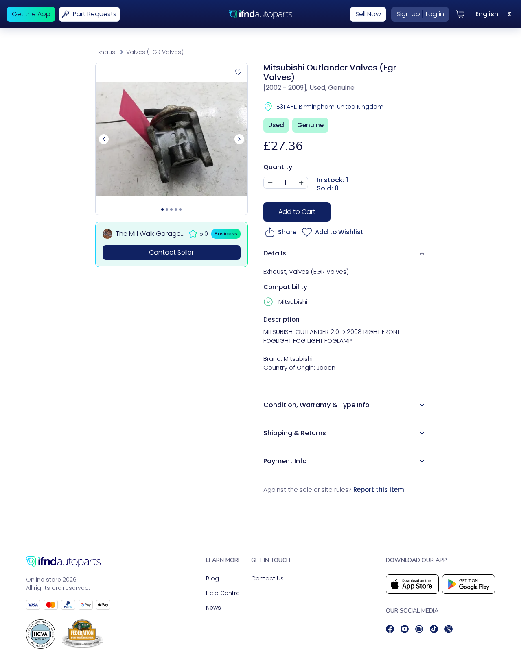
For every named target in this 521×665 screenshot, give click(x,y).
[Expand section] (422, 405)
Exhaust (106, 52)
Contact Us (267, 578)
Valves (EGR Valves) (155, 52)
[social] (390, 629)
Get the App (31, 14)
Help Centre (223, 593)
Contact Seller (171, 252)
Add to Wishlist (339, 232)
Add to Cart (296, 211)
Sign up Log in (420, 14)
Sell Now (368, 14)
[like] (238, 72)
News (213, 608)
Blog (212, 578)
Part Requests (94, 14)
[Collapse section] (422, 253)
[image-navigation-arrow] (239, 139)
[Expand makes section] (269, 302)
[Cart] (460, 14)
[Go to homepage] (68, 561)
